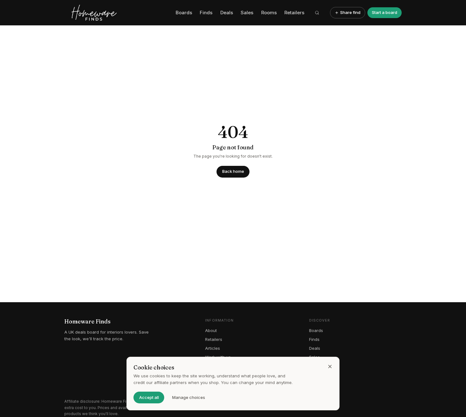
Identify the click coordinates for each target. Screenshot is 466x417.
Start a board (384, 12)
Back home (233, 171)
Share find (350, 12)
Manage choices (188, 397)
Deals (226, 13)
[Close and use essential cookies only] (330, 366)
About (211, 330)
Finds (206, 13)
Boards (184, 13)
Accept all (149, 397)
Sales (247, 13)
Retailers (294, 13)
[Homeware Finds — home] (117, 12)
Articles (212, 348)
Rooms (269, 13)
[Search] (317, 13)
